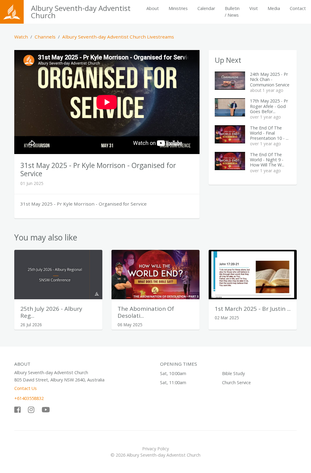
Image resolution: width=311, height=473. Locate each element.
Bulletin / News (232, 11)
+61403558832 (29, 398)
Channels (45, 37)
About (152, 8)
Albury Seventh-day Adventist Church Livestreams (118, 37)
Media (274, 8)
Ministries (178, 8)
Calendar (206, 8)
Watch (21, 37)
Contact (298, 8)
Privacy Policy (155, 448)
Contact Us (25, 388)
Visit (253, 8)
